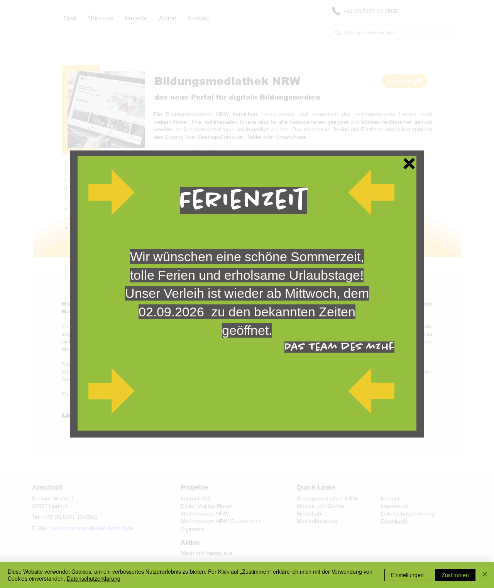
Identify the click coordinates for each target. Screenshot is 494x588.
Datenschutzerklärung (93, 578)
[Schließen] (484, 575)
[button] (409, 163)
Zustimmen (455, 575)
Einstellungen (407, 575)
